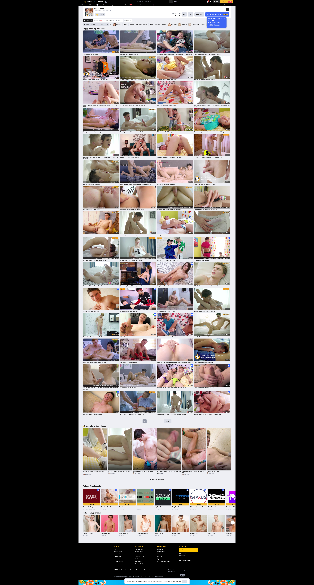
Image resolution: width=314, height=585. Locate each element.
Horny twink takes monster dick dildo (204, 235)
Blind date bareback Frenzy (164, 132)
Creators (135, 5)
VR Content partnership (185, 560)
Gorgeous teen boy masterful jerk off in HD (205, 209)
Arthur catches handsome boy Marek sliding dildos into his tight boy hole (100, 388)
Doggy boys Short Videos (96, 426)
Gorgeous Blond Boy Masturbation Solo (131, 260)
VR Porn (90, 5)
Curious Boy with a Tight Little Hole (92, 414)
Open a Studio (182, 553)
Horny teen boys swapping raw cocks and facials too (208, 54)
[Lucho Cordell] (91, 523)
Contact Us (160, 549)
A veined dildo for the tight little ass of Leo (94, 362)
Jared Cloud (158, 533)
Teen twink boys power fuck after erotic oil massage (134, 79)
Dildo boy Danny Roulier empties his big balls (169, 157)
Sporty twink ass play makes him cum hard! (168, 235)
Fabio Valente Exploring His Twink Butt (143, 471)
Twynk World (230, 507)
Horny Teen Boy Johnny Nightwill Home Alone (93, 472)
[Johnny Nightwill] (145, 523)
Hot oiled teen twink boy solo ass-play (204, 336)
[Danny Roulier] (109, 523)
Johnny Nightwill (142, 533)
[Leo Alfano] (180, 523)
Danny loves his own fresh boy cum (166, 79)
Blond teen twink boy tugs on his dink (204, 387)
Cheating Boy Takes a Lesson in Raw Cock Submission (193, 472)
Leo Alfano (176, 533)
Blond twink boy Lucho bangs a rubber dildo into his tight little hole (174, 362)
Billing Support (161, 551)
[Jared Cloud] (163, 523)
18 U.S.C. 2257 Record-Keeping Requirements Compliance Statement (132, 569)
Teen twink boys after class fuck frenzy (204, 311)
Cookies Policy (139, 554)
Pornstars (120, 5)
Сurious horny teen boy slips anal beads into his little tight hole (210, 132)
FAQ (158, 554)
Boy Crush (175, 507)
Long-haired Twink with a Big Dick (166, 286)
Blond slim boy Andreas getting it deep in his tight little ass (135, 184)
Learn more (178, 581)
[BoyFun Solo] (163, 497)
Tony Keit (229, 533)
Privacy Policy (139, 551)
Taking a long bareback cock (127, 387)
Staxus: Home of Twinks (198, 507)
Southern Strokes (214, 507)
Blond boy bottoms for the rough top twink (131, 235)
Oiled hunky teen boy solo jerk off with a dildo (206, 286)
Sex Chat (156, 5)
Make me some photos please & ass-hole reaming (96, 79)
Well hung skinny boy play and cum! (166, 105)
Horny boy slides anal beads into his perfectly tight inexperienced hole (100, 105)
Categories (112, 5)
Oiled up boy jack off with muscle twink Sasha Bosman (171, 414)
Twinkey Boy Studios (108, 507)
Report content (161, 559)
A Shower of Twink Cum (213, 471)
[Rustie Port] (216, 523)
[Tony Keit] (234, 523)
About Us (159, 556)
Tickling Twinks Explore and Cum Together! (168, 336)
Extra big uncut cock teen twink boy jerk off (131, 132)
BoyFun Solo (158, 507)
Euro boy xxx (141, 507)
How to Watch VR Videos (163, 561)
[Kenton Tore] (198, 523)
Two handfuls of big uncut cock (128, 362)
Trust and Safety (139, 556)
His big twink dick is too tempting (129, 311)
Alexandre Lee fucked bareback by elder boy (132, 209)
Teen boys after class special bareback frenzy (132, 105)
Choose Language (118, 561)
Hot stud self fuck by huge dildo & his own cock (95, 286)
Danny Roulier (105, 533)
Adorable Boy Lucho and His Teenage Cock (131, 336)
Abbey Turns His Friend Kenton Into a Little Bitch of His (171, 387)
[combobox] (152, 2)
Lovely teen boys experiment (201, 260)
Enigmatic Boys (88, 507)
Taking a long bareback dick (90, 54)
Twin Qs (121, 507)
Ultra (99, 5)
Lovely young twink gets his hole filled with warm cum (208, 157)
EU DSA (137, 559)
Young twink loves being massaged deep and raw (96, 132)
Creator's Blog (117, 556)
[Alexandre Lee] (127, 523)
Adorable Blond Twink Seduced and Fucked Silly (96, 260)
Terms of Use (139, 549)
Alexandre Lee (123, 533)
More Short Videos (156, 479)
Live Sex (148, 5)
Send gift (101, 14)
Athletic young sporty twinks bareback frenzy (132, 157)
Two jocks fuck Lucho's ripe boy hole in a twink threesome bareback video (212, 105)
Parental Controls (140, 564)
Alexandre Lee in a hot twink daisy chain (204, 79)
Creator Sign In (182, 555)
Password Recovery (119, 554)
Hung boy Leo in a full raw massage (129, 54)
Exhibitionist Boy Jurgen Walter (91, 209)
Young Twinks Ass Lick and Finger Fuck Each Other (207, 414)
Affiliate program (183, 558)
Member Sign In (118, 551)
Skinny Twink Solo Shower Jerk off (92, 336)
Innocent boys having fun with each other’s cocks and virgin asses (174, 54)
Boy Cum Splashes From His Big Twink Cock (169, 471)
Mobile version (117, 559)
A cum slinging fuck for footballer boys (167, 260)
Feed (141, 5)
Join (115, 549)
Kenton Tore (194, 533)
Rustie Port (212, 533)
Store (104, 5)
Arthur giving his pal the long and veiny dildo (132, 414)
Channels (128, 5)
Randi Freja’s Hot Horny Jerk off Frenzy (204, 184)
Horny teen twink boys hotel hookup (203, 362)
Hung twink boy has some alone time (93, 235)
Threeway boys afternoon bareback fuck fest (169, 209)
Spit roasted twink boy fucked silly (92, 184)
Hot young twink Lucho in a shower (166, 311)
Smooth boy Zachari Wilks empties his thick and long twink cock (137, 286)
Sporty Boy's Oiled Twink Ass (91, 311)
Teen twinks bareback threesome (166, 184)
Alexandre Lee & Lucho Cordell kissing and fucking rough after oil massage (100, 158)
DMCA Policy (138, 561)
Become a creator (229, 5)
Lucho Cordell (88, 533)
